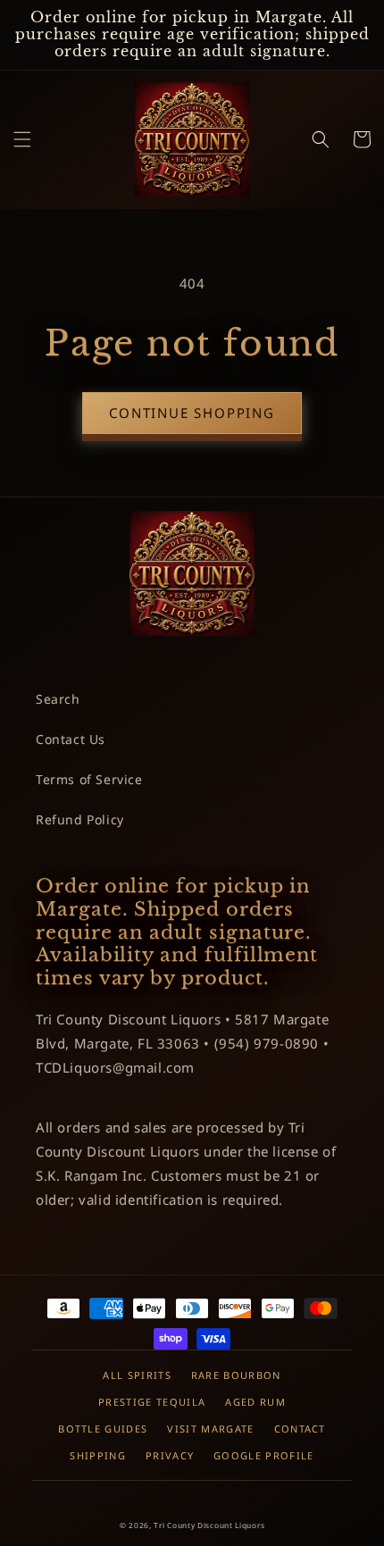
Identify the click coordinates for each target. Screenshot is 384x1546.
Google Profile (263, 1455)
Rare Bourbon (236, 1375)
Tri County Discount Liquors (209, 1525)
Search (58, 698)
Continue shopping (192, 413)
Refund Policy (80, 819)
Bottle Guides (102, 1428)
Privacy (170, 1455)
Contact (300, 1428)
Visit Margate (210, 1428)
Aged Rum (255, 1401)
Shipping (98, 1455)
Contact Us (70, 739)
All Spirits (137, 1375)
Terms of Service (89, 779)
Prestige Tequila (151, 1401)
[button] (22, 139)
